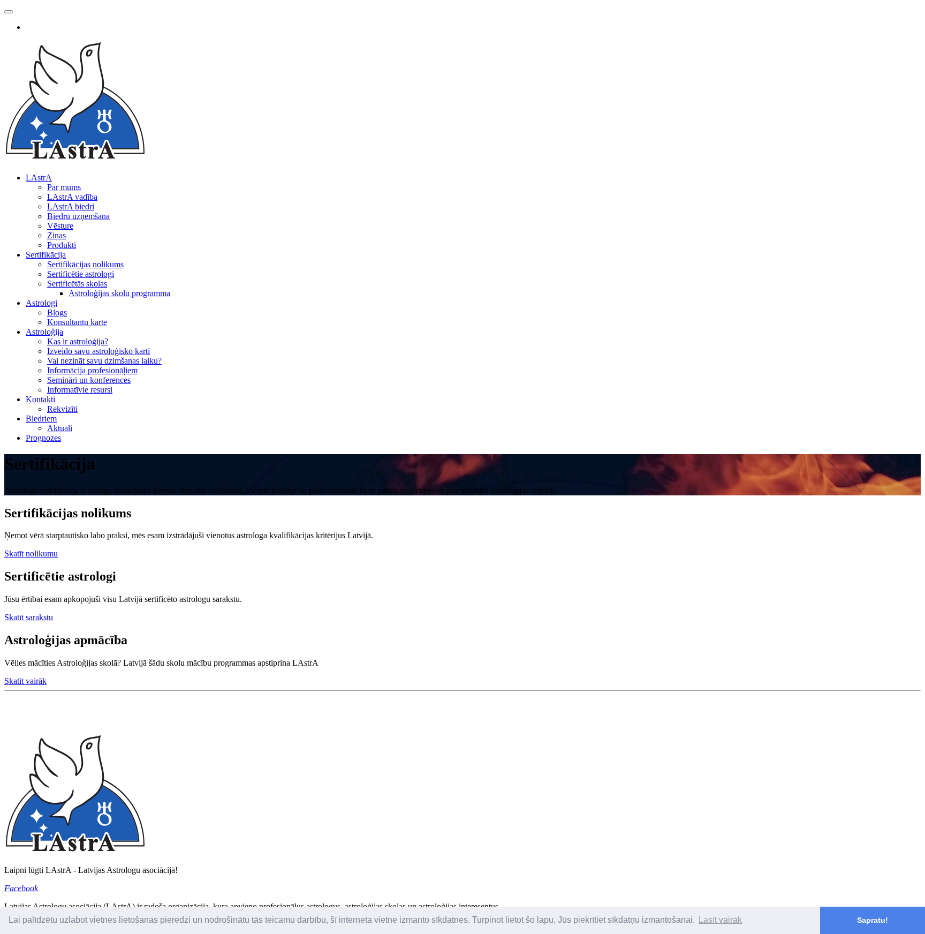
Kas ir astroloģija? (77, 341)
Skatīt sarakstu (28, 617)
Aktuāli (59, 428)
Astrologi (41, 302)
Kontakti (40, 399)
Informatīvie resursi (79, 389)
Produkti (61, 245)
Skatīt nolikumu (31, 553)
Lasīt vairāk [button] (720, 919)
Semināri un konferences (89, 380)
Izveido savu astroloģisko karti (98, 351)
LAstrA (39, 177)
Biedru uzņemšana (78, 216)
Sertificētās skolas (77, 283)
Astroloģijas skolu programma (119, 293)
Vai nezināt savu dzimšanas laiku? (104, 360)
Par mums (64, 187)
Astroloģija (44, 331)
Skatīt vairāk (25, 681)
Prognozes (43, 437)
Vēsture (60, 225)
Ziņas (56, 235)
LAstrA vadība (72, 196)
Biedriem (41, 418)
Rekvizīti (62, 408)
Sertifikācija (46, 254)
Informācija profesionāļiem (92, 370)
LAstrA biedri (70, 206)
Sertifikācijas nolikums (85, 264)
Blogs (57, 312)
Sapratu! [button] (872, 920)
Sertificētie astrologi (80, 273)
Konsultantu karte (77, 322)
